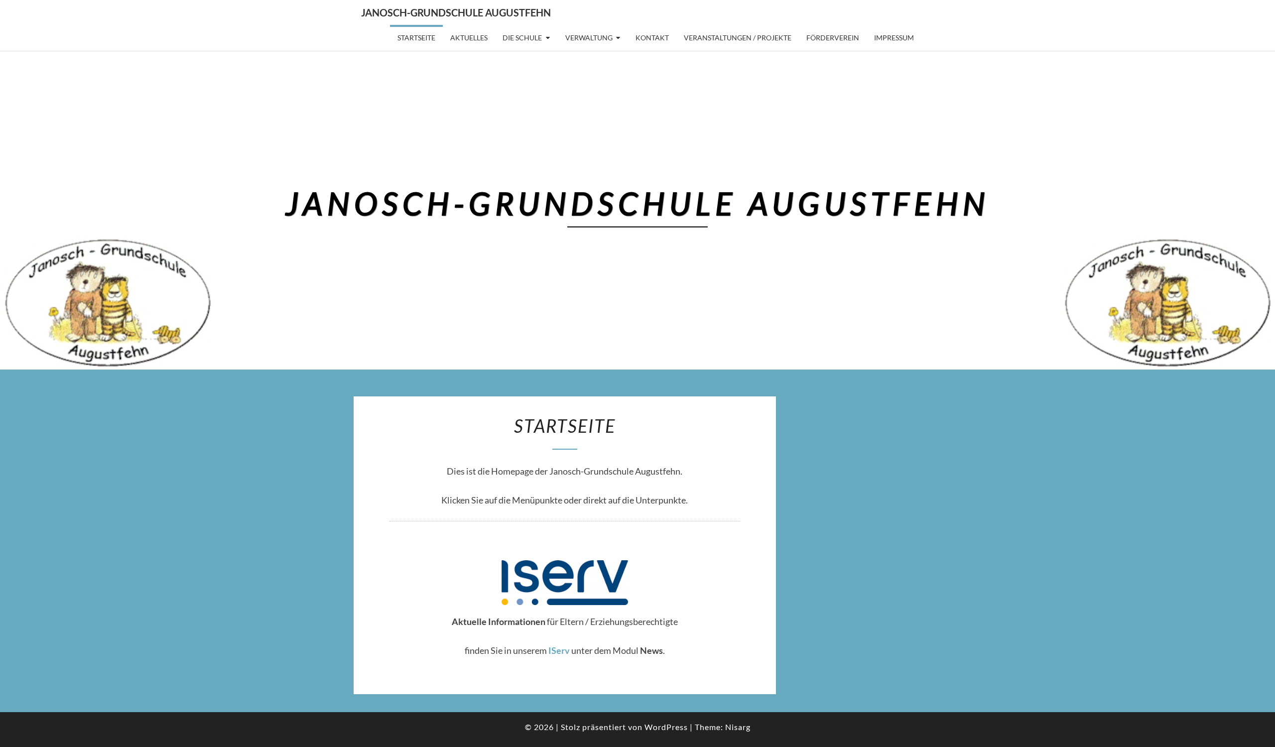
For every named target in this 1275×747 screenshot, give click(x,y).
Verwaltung (589, 37)
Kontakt (652, 37)
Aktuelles (469, 37)
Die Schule (522, 37)
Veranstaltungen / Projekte (737, 37)
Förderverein (832, 37)
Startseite (416, 37)
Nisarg (738, 727)
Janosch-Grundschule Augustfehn (456, 12)
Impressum (894, 37)
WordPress (666, 727)
